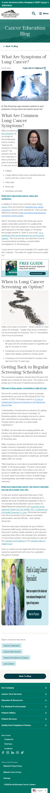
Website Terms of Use (12, 772)
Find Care (8, 744)
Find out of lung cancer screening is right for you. (24, 388)
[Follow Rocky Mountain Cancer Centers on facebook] (2, 752)
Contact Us (8, 739)
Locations (8, 749)
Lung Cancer (8, 663)
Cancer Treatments (11, 645)
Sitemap (7, 778)
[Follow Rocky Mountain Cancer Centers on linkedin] (12, 752)
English (40, 791)
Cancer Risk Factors (12, 651)
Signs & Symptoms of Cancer (16, 657)
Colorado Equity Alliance (15, 541)
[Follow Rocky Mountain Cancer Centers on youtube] (17, 752)
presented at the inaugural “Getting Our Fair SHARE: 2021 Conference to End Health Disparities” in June (24, 509)
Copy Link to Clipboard (33, 68)
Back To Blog (12, 46)
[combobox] (39, 790)
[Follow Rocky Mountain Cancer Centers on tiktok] (22, 752)
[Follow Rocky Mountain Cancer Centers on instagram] (7, 752)
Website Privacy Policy (13, 766)
